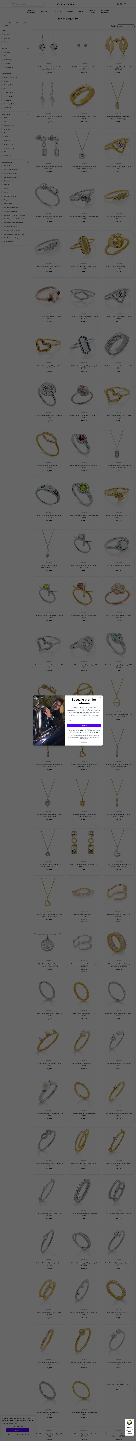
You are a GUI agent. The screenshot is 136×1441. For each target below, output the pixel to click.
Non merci (84, 742)
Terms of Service (88, 732)
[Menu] (133, 1420)
